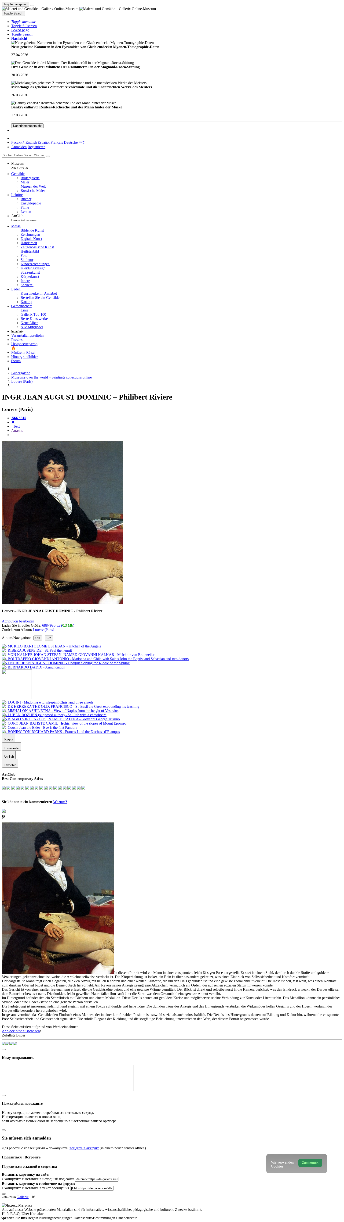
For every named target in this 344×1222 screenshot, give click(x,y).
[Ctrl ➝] (47, 702)
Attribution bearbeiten (18, 621)
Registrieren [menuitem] (36, 147)
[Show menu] (32, 5)
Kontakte (37, 1214)
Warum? (60, 802)
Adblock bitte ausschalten (21, 1031)
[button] (23, 22)
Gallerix (23, 1197)
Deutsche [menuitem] (71, 142)
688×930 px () (58, 625)
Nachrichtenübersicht (27, 126)
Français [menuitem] (57, 142)
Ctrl (37, 638)
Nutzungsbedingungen (56, 1218)
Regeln (33, 1218)
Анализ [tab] (17, 430)
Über (26, 1214)
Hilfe (6, 1214)
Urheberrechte (126, 1218)
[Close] (48, 156)
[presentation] (176, 435)
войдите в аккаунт (84, 1148)
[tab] (18, 418)
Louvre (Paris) (43, 630)
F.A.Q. (16, 1214)
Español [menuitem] (44, 142)
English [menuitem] (31, 142)
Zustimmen (310, 1163)
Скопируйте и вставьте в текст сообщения (35, 1188)
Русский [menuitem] (18, 142)
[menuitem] (82, 142)
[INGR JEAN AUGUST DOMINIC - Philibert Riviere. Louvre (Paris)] (62, 603)
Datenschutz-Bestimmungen (94, 1218)
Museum (20, 165)
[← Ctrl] (33, 667)
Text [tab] (16, 426)
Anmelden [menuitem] (19, 147)
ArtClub (24, 218)
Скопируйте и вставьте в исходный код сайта (38, 1179)
